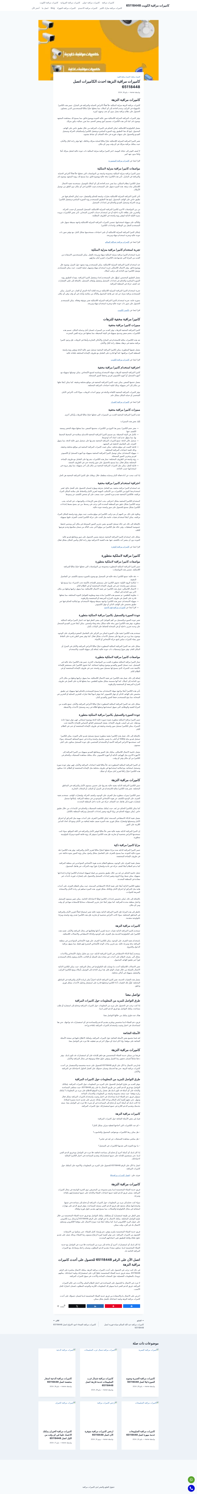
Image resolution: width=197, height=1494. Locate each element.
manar (132, 92)
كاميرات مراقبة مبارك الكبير (111, 8)
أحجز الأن (36, 8)
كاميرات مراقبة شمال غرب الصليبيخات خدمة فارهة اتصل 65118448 (99, 1382)
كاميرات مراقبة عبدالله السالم (117, 242)
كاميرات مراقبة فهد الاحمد (114, 607)
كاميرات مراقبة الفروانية (70, 2)
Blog (53, 8)
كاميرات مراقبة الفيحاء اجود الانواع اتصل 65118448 (74, 1323)
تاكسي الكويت (123, 310)
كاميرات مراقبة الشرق (120, 402)
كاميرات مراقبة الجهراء (66, 8)
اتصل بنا (45, 8)
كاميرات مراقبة (108, 2)
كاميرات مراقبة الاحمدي (87, 8)
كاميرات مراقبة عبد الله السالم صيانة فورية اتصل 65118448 (124, 1324)
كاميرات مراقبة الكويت (49, 2)
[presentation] (140, 1360)
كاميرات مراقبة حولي (91, 2)
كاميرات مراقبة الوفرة (120, 547)
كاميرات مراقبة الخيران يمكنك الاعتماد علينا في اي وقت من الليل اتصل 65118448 (57, 1435)
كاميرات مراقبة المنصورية (118, 161)
